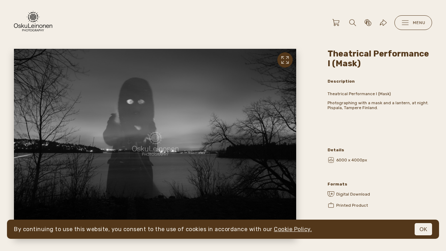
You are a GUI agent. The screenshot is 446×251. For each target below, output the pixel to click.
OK (423, 229)
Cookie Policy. (293, 229)
